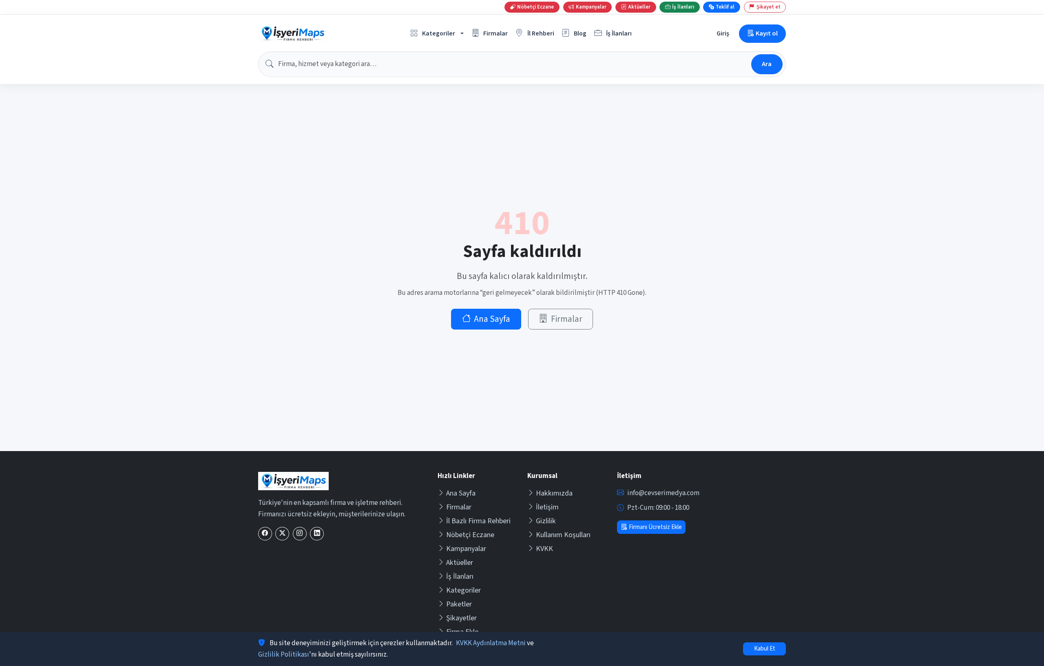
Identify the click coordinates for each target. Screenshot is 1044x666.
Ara (767, 64)
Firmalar (566, 319)
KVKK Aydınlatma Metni (491, 643)
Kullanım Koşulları (563, 535)
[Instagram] (300, 533)
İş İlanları (459, 576)
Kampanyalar (466, 549)
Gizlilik (546, 521)
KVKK (544, 549)
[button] (437, 33)
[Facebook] (265, 533)
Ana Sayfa (492, 319)
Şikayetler (461, 618)
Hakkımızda (554, 493)
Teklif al (725, 7)
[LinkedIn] (317, 533)
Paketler (459, 604)
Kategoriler (463, 590)
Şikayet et (768, 7)
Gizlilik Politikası (283, 654)
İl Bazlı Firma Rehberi (478, 521)
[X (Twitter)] (282, 533)
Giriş (723, 33)
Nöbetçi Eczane (470, 535)
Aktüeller (459, 563)
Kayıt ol (767, 33)
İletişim (547, 507)
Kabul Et (764, 648)
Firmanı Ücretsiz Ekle (655, 527)
